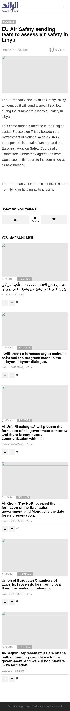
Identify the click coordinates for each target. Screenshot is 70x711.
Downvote (54, 219)
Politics (24, 278)
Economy (25, 574)
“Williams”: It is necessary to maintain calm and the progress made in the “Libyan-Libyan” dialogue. (34, 358)
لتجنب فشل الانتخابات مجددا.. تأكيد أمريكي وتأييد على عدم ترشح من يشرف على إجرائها (34, 287)
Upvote (15, 219)
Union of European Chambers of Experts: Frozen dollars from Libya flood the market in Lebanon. (31, 584)
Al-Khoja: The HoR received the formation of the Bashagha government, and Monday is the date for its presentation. (33, 509)
